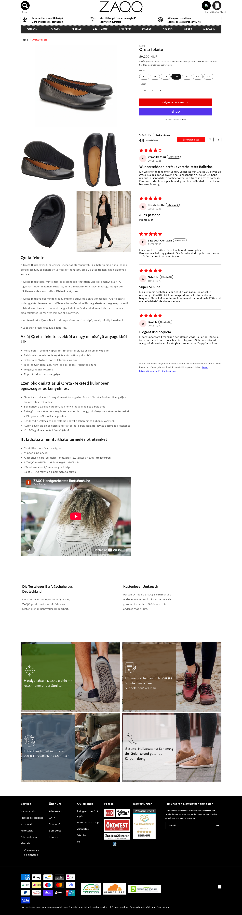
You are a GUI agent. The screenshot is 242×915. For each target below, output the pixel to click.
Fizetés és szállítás (32, 817)
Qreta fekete (39, 39)
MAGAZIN (209, 29)
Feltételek (27, 830)
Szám (143, 84)
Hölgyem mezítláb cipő (88, 813)
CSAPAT (146, 29)
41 (187, 76)
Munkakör (55, 824)
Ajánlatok (100, 29)
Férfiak (77, 29)
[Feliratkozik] (217, 825)
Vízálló (81, 835)
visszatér (26, 843)
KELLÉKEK (125, 29)
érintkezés (55, 811)
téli (79, 841)
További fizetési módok (175, 119)
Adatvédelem (29, 836)
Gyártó (168, 29)
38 (154, 76)
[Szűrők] (210, 139)
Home (24, 39)
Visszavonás (28, 811)
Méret (188, 29)
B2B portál (55, 830)
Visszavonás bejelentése (31, 852)
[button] (25, 5)
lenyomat (26, 824)
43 (208, 76)
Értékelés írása (191, 139)
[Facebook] (219, 887)
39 (165, 76)
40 (176, 76)
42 (197, 76)
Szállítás (143, 64)
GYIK (52, 817)
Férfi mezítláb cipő (88, 822)
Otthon (32, 29)
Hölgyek (54, 29)
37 (144, 76)
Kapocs (53, 836)
